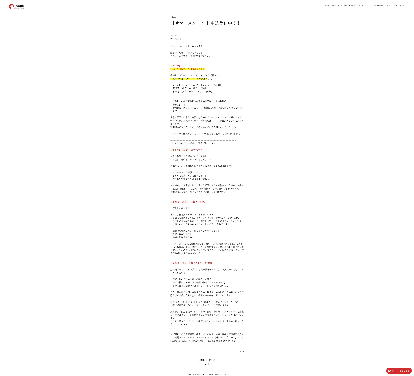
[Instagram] (209, 364)
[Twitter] (205, 364)
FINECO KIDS (207, 360)
